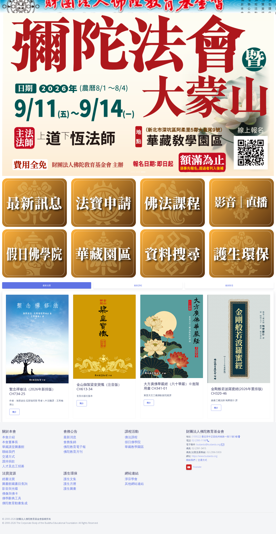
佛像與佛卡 (10, 493)
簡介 (14, 412)
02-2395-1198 (199, 440)
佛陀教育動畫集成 (14, 503)
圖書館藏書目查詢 (14, 483)
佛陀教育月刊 (73, 451)
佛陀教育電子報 (75, 446)
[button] (22, 94)
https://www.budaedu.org (204, 456)
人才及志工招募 (13, 466)
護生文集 (70, 479)
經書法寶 (8, 479)
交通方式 (8, 456)
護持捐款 (8, 461)
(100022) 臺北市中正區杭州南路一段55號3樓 (215, 436)
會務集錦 (70, 442)
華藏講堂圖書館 (13, 446)
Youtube (197, 466)
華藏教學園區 (134, 446)
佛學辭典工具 (11, 498)
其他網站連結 (134, 483)
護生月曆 (70, 483)
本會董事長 (10, 442)
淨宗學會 (131, 479)
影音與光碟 (10, 488)
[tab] (46, 285)
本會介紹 (8, 437)
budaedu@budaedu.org (208, 444)
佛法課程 (131, 437)
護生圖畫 (70, 488)
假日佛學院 (133, 442)
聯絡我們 (8, 451)
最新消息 (70, 437)
